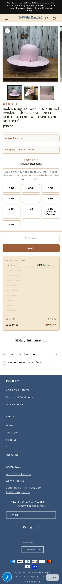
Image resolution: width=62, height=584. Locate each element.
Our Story (12, 432)
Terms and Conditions (19, 397)
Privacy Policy (14, 404)
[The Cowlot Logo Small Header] (30, 18)
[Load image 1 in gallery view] (15, 92)
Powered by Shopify (42, 572)
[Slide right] (58, 93)
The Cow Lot (23, 572)
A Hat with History (18, 474)
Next (32, 249)
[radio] (12, 188)
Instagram (13, 492)
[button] (6, 18)
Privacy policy (31, 576)
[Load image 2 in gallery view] (31, 92)
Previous (31, 239)
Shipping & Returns (17, 389)
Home (9, 425)
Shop (9, 447)
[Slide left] (3, 93)
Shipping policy (32, 581)
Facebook (35, 487)
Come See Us (15, 480)
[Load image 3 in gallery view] (47, 92)
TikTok (25, 492)
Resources (12, 454)
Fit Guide (11, 440)
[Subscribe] (52, 515)
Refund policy (14, 576)
